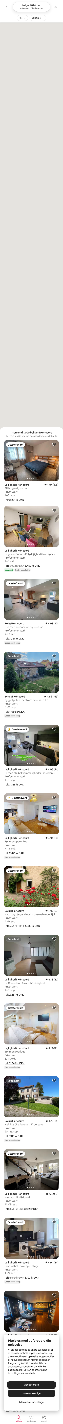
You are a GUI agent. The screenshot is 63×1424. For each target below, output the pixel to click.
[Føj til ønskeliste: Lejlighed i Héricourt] (54, 444)
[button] (14, 499)
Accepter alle (31, 1384)
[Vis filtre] (55, 7)
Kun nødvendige (31, 1393)
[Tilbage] (7, 7)
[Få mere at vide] (56, 436)
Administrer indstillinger (31, 1402)
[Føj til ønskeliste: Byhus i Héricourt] (54, 656)
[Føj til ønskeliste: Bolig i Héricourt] (54, 583)
